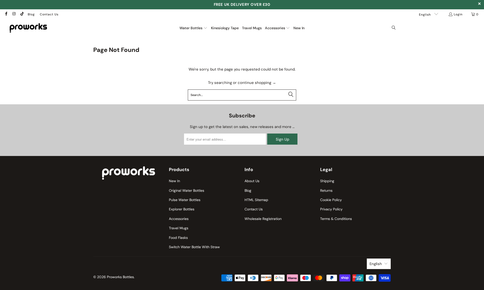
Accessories (179, 218)
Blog (31, 14)
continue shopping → (257, 82)
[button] (193, 28)
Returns (326, 190)
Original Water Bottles (186, 190)
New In (174, 181)
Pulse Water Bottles (184, 200)
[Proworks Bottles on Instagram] (14, 14)
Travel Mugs (178, 228)
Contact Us (49, 14)
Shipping (327, 181)
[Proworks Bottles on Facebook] (6, 14)
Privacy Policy (331, 209)
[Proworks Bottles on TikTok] (22, 14)
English (425, 15)
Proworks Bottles (120, 277)
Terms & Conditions (336, 218)
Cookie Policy (331, 200)
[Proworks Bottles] (28, 28)
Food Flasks (178, 237)
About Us (252, 181)
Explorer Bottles (181, 209)
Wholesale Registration (263, 218)
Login (458, 14)
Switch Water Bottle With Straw (194, 247)
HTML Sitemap (256, 200)
